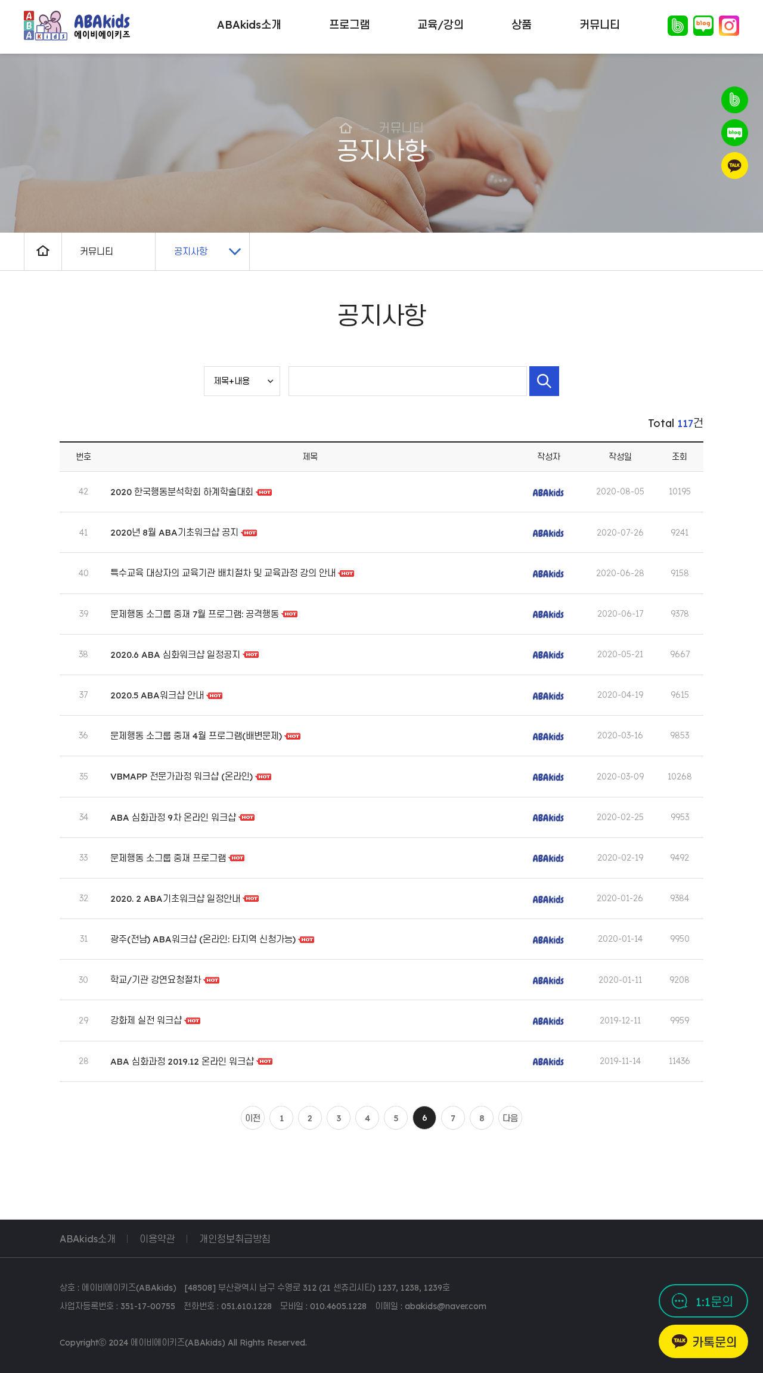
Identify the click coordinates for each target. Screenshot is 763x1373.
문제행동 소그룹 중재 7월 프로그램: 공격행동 (194, 614)
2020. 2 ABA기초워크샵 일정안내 (175, 898)
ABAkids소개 (88, 1239)
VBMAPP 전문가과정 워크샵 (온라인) (181, 776)
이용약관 (157, 1239)
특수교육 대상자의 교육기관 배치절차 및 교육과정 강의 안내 (224, 573)
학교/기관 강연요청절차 (155, 979)
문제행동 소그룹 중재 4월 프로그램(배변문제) (196, 735)
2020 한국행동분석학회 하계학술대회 (181, 491)
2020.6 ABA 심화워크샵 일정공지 (175, 654)
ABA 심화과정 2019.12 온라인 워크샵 (182, 1061)
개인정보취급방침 (235, 1239)
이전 (252, 1118)
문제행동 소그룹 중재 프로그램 (168, 858)
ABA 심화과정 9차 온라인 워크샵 (173, 816)
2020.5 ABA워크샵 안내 (157, 695)
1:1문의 (714, 1301)
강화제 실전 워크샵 (146, 1020)
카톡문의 (714, 1342)
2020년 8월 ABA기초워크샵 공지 (175, 532)
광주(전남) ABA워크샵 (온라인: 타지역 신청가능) (203, 939)
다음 (510, 1118)
